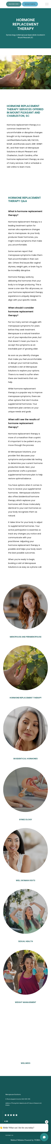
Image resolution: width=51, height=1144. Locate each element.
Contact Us (9, 1135)
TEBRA (37, 1140)
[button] (47, 4)
